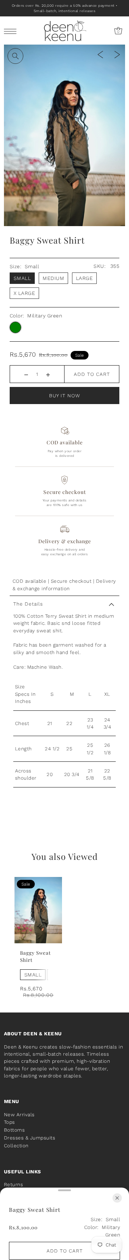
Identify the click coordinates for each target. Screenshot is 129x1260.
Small (22, 278)
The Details (28, 604)
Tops (9, 1122)
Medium (53, 278)
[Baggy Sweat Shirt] (38, 910)
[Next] (117, 53)
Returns (13, 1184)
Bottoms (14, 1130)
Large (84, 278)
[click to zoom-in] (15, 56)
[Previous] (100, 53)
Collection (16, 1145)
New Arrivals (19, 1114)
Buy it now (64, 395)
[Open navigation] (12, 31)
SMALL (33, 975)
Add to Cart (92, 374)
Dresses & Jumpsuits (30, 1138)
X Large (24, 293)
